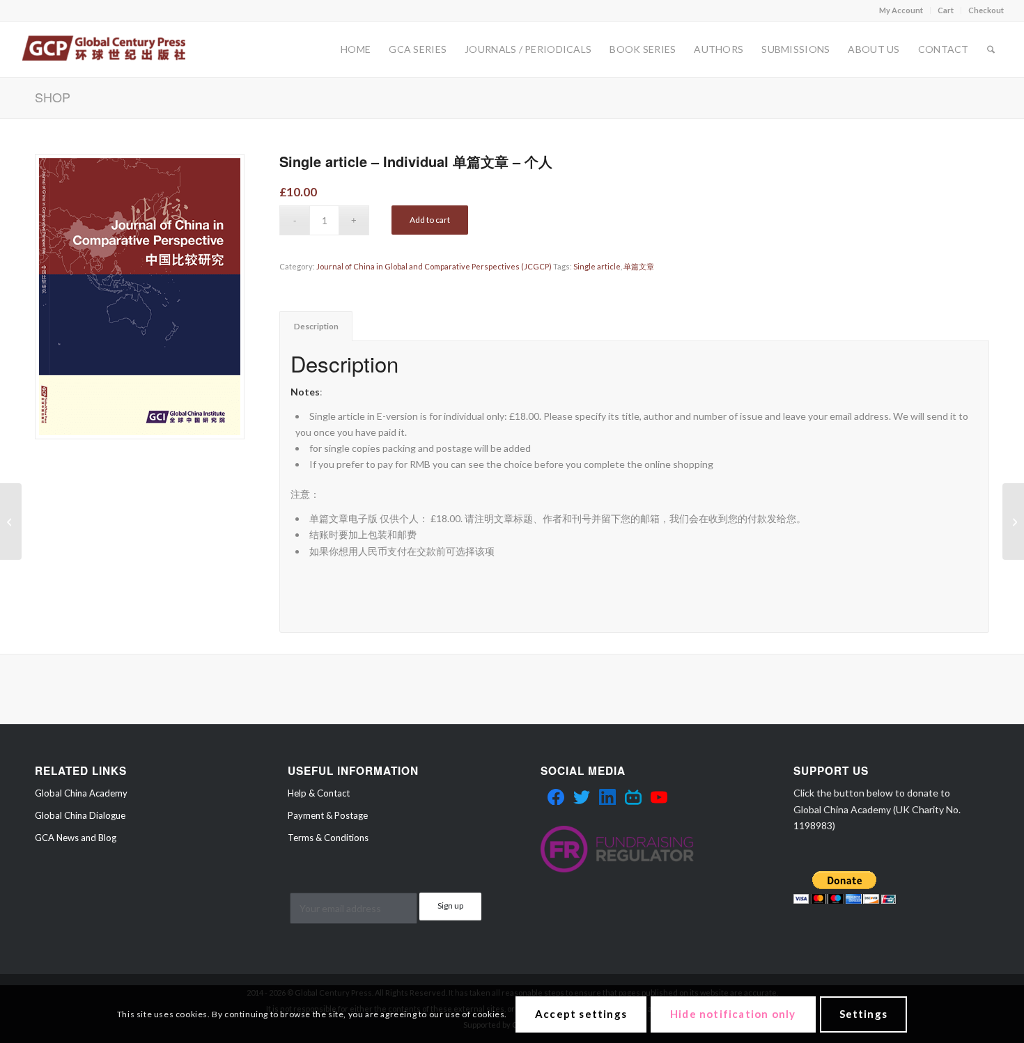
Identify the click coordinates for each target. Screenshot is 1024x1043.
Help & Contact (319, 793)
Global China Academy (81, 793)
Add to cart (430, 219)
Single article (597, 266)
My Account (901, 10)
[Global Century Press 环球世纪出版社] (103, 49)
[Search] (991, 49)
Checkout (986, 10)
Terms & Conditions (328, 837)
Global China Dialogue (80, 815)
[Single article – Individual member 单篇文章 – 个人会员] (11, 521)
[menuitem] (901, 10)
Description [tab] (316, 326)
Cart (946, 10)
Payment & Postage (328, 815)
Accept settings (581, 1013)
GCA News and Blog (75, 837)
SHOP (52, 97)
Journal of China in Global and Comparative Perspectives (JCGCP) (434, 266)
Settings (863, 1013)
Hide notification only (733, 1013)
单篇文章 (638, 266)
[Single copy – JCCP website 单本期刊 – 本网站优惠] (1013, 521)
